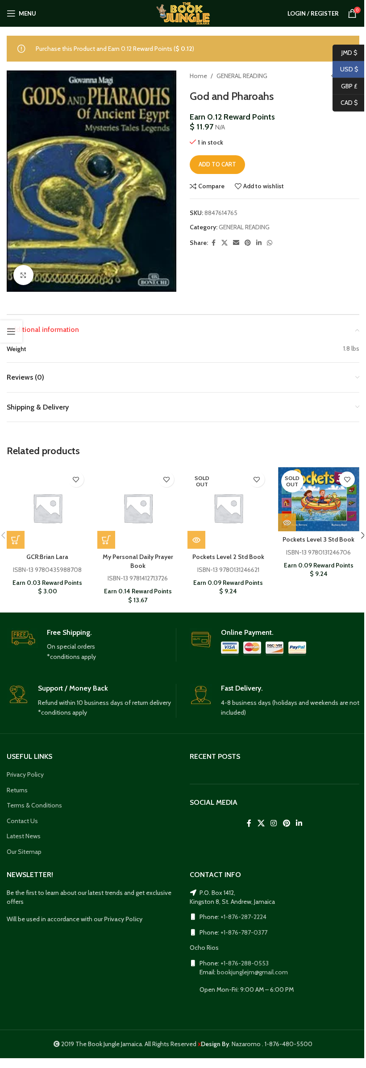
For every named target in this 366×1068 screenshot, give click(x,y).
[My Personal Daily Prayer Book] (138, 508)
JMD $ (345, 52)
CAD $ (345, 102)
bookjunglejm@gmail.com (252, 972)
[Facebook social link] (213, 243)
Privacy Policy (25, 774)
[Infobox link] (91, 645)
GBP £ (345, 85)
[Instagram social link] (274, 823)
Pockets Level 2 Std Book (228, 557)
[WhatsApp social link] (269, 243)
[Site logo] (182, 12)
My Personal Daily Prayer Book (138, 561)
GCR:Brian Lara (47, 557)
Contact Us (22, 821)
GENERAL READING (241, 76)
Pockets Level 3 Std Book (318, 539)
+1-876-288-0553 (244, 963)
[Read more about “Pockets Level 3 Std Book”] (287, 522)
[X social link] (224, 243)
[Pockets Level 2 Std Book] (228, 508)
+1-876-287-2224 (243, 917)
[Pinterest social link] (248, 243)
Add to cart (217, 164)
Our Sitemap (24, 852)
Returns (17, 790)
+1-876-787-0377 (243, 932)
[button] (16, 540)
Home (198, 76)
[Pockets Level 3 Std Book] (319, 499)
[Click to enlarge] (23, 275)
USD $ (345, 69)
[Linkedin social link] (259, 243)
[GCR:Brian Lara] (47, 508)
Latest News (24, 836)
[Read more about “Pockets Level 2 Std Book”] (196, 540)
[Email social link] (236, 243)
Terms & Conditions (34, 805)
